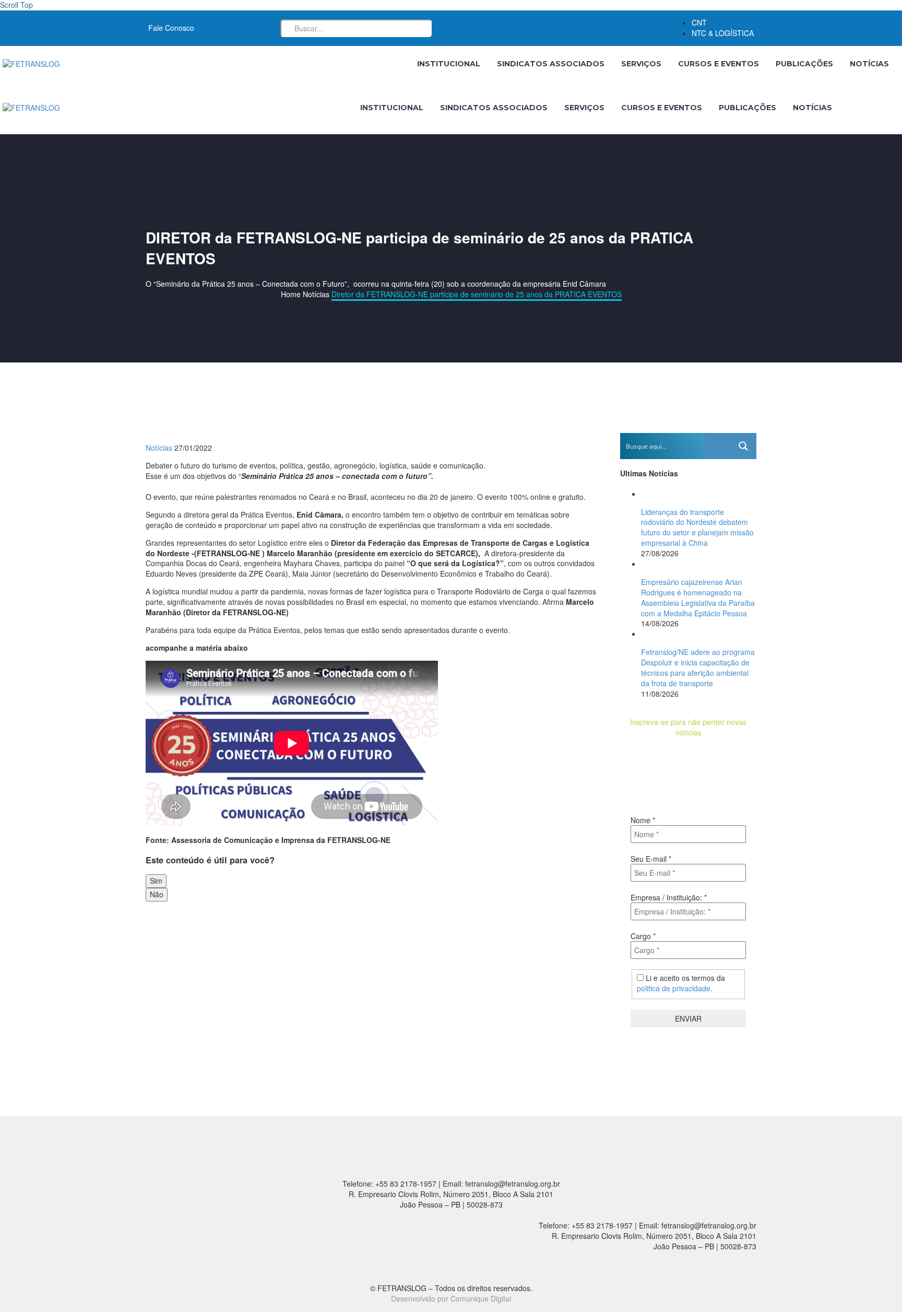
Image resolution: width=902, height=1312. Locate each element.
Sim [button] (156, 880)
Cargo (643, 936)
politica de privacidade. (675, 988)
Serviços (641, 63)
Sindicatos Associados (550, 63)
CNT (699, 22)
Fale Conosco (171, 27)
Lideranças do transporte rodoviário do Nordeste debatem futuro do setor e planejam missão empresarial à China (697, 527)
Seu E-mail (651, 858)
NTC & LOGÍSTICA (723, 33)
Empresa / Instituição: (669, 897)
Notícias (869, 63)
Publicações (804, 63)
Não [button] (156, 894)
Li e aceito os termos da (681, 983)
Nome (643, 820)
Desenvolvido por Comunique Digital (451, 1298)
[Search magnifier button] (743, 446)
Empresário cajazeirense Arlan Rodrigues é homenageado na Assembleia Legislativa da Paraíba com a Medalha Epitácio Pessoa (698, 597)
